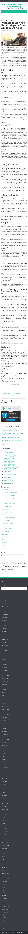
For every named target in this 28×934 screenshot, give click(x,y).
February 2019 (5, 767)
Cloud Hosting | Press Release (8, 503)
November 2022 (5, 642)
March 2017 (4, 828)
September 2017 (5, 812)
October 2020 (5, 712)
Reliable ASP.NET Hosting (9, 473)
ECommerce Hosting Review (10, 455)
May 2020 (4, 725)
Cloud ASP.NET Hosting (7, 489)
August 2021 (4, 684)
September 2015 (5, 878)
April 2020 (4, 728)
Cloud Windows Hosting (7, 528)
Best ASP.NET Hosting (8, 450)
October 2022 (5, 645)
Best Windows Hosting (8, 452)
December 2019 (5, 739)
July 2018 (4, 784)
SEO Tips (4, 545)
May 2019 (4, 759)
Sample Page (4, 585)
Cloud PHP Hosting (6, 520)
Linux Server (4, 542)
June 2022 (4, 656)
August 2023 (4, 617)
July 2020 (4, 720)
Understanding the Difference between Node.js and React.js (13, 443)
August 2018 (4, 781)
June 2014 (4, 920)
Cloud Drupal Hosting (6, 500)
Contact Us (4, 583)
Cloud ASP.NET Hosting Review (8, 495)
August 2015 (4, 881)
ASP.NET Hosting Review (9, 479)
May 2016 (4, 856)
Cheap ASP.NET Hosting (9, 453)
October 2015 (5, 876)
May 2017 (4, 823)
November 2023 (5, 609)
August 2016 (4, 848)
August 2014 (4, 915)
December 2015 (5, 870)
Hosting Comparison (6, 537)
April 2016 (4, 859)
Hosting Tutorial (5, 539)
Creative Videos (7, 470)
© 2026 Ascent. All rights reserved (7, 932)
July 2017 (4, 817)
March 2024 (4, 600)
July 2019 (4, 753)
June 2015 (4, 887)
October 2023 (5, 611)
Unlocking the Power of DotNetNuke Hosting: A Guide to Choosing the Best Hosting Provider (14, 429)
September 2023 (5, 614)
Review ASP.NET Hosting (9, 459)
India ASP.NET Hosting (8, 480)
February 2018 (5, 798)
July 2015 (4, 884)
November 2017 (5, 806)
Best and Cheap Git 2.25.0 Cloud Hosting (11, 393)
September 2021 (5, 681)
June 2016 (4, 853)
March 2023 (4, 631)
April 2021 (4, 695)
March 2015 (4, 895)
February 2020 (5, 734)
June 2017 (4, 820)
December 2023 (5, 606)
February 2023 (5, 634)
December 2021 (5, 673)
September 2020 (5, 714)
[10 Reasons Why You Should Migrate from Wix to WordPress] (14, 39)
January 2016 (4, 867)
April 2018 (4, 792)
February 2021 (5, 700)
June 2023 (4, 623)
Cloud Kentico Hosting (6, 509)
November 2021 (5, 675)
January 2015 (4, 901)
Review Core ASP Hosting (9, 483)
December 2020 (5, 706)
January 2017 (4, 834)
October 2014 (5, 909)
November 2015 (5, 873)
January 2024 (4, 603)
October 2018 (5, 778)
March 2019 (4, 764)
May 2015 (4, 890)
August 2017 (4, 814)
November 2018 (5, 776)
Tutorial (3, 548)
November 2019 (5, 742)
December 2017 (5, 803)
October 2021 (5, 678)
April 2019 (4, 762)
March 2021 (4, 698)
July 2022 (4, 653)
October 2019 (5, 745)
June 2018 (4, 787)
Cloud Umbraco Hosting (7, 525)
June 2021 (4, 689)
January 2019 (4, 770)
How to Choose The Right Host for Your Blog (11, 440)
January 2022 (4, 670)
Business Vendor (7, 471)
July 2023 (4, 620)
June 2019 (4, 756)
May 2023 (4, 625)
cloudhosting (7, 30)
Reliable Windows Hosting (9, 458)
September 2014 (5, 912)
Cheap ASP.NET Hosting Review (10, 474)
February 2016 (5, 865)
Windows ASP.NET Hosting (9, 464)
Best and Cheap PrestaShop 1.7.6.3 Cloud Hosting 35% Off (14, 396)
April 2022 (4, 661)
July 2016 (4, 851)
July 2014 (4, 917)
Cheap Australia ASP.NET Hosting (11, 467)
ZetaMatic (21, 932)
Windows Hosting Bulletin (9, 461)
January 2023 (4, 636)
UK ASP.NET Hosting (8, 477)
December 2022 (5, 639)
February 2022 (5, 667)
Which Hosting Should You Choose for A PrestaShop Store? (13, 434)
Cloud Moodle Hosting (6, 514)
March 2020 (4, 731)
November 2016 (5, 839)
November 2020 (5, 709)
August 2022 (4, 650)
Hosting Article (5, 387)
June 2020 (4, 723)
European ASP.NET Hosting (9, 476)
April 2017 (4, 826)
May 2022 (4, 659)
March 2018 (4, 795)
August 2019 (4, 750)
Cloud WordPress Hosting (7, 531)
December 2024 (5, 598)
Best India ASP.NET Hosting (9, 482)
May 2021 (4, 692)
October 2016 (5, 842)
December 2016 (5, 837)
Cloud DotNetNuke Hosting (8, 498)
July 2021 (4, 687)
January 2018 (4, 801)
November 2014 (5, 906)
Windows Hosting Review (9, 465)
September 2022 (5, 648)
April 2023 (4, 628)
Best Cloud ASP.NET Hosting (10, 468)
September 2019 (5, 748)
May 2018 (4, 789)
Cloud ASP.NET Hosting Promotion (9, 492)
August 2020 (4, 717)
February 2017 (5, 831)
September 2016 (5, 845)
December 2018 (5, 773)
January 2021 (4, 703)
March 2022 (4, 664)
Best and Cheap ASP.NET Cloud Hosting (14, 5)
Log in (3, 928)
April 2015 (4, 892)
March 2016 (4, 862)
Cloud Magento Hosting (7, 512)
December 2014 (5, 903)
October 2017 (5, 809)
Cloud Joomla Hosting (6, 506)
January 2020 (4, 737)
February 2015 (5, 898)
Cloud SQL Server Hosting (7, 523)
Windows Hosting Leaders (9, 462)
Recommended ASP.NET (9, 456)
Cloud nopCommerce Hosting (8, 517)
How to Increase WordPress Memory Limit (11, 437)
